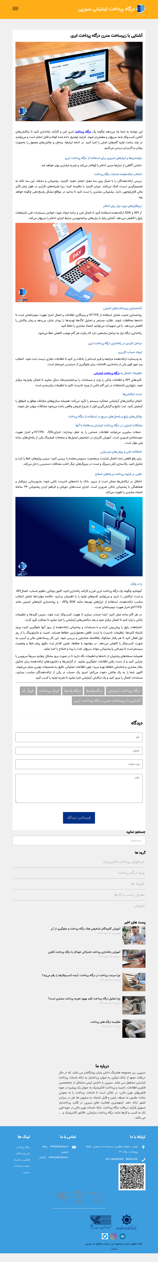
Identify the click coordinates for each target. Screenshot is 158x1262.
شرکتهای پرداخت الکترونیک (124, 862)
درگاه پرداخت (83, 131)
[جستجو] (16, 839)
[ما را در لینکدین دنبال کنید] (122, 1236)
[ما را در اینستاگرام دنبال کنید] (113, 1236)
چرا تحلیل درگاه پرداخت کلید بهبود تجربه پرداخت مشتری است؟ (84, 999)
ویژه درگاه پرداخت (131, 873)
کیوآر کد (28, 691)
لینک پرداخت (49, 691)
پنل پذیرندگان (23, 1153)
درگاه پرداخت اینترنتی (107, 373)
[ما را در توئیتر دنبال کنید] (105, 1236)
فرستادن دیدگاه (79, 818)
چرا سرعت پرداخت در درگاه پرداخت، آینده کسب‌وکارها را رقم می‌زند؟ (81, 975)
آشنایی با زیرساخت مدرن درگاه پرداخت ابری (107, 701)
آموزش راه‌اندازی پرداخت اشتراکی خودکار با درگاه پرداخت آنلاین (84, 952)
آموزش (139, 906)
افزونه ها (138, 884)
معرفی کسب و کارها (129, 895)
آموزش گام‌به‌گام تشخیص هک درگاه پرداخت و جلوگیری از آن (85, 929)
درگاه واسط (94, 691)
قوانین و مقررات (21, 1160)
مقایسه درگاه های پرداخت (105, 1022)
